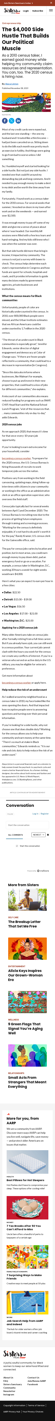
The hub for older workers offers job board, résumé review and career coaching (27, 1331)
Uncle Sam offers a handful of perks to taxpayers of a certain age (25, 1236)
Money (10, 1222)
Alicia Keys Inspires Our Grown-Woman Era (25, 975)
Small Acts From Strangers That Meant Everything (27, 1082)
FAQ (5, 1381)
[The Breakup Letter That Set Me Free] (27, 900)
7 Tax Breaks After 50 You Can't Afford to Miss (24, 1227)
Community (9, 1387)
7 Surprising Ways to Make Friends (24, 1277)
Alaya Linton (11, 83)
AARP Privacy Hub (11, 1411)
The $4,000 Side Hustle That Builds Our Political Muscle (25, 39)
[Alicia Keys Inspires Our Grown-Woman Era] (27, 949)
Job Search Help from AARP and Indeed (25, 1322)
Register (45, 813)
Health (10, 1177)
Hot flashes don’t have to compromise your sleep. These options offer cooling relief (27, 1187)
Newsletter (9, 1391)
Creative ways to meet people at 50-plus (26, 1283)
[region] (27, 841)
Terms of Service (36, 1405)
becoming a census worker (16, 458)
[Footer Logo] (27, 1354)
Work (9, 1317)
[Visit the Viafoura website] (43, 871)
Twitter (11, 121)
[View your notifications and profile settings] (48, 835)
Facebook (5, 121)
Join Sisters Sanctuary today (17, 3)
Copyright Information (14, 1405)
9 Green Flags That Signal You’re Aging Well (25, 1028)
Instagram (8, 1394)
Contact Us (33, 1377)
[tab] (15, 835)
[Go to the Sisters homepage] (7, 11)
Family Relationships (17, 1272)
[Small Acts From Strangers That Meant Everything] (27, 1055)
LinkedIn (18, 121)
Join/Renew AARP (37, 1381)
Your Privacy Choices (33, 1411)
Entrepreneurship (11, 23)
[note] (26, 115)
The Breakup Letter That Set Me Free (24, 924)
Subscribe (37, 10)
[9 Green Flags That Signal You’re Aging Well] (27, 1002)
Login (26, 10)
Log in (35, 813)
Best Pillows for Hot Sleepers (25, 1180)
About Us (8, 1377)
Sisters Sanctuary (12, 1384)
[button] (51, 10)
